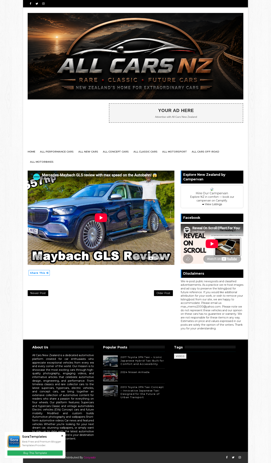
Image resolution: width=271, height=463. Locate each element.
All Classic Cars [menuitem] (145, 151)
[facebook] (30, 3)
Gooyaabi (90, 457)
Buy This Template (35, 453)
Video (180, 356)
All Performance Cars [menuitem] (57, 151)
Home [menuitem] (31, 151)
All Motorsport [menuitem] (174, 151)
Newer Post (38, 293)
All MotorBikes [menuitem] (41, 161)
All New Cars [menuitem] (88, 151)
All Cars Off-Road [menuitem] (205, 151)
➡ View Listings (212, 204)
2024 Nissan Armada (135, 372)
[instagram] (43, 3)
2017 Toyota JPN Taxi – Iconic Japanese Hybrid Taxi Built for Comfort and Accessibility (142, 360)
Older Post (163, 293)
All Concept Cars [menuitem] (116, 151)
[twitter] (37, 3)
